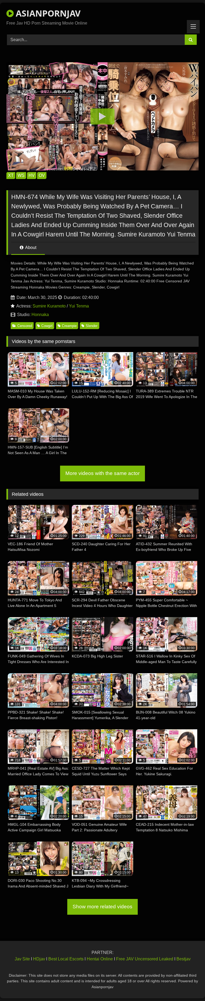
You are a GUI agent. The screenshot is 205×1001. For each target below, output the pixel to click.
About (30, 247)
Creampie (69, 326)
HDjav (39, 959)
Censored (24, 326)
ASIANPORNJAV (47, 13)
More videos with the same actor (102, 473)
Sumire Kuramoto (49, 306)
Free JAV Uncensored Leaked (144, 959)
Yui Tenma (79, 306)
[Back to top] (188, 985)
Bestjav (183, 959)
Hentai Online (100, 959)
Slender (91, 326)
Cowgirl (47, 326)
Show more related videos (102, 906)
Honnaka (40, 314)
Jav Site (22, 959)
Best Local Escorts (66, 959)
